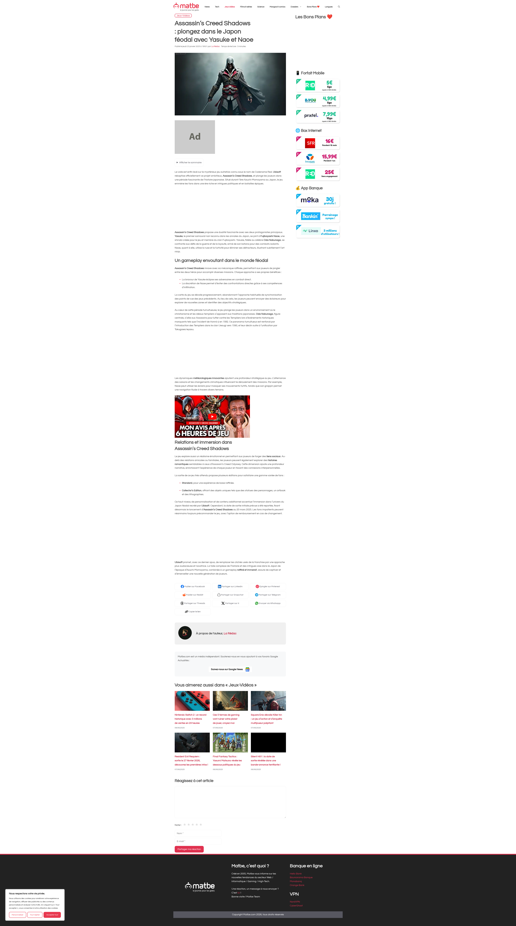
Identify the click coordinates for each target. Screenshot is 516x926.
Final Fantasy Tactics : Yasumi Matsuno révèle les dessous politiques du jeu (227, 760)
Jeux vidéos (230, 7)
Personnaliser (17, 915)
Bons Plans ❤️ (313, 7)
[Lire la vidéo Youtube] (212, 416)
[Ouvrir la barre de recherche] (339, 7)
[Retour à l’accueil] (186, 7)
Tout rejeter (35, 915)
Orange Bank (297, 885)
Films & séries (246, 7)
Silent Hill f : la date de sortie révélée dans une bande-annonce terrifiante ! (265, 760)
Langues (329, 7)
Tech (217, 7)
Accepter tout (52, 915)
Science (260, 7)
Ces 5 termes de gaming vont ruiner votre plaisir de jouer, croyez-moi (226, 719)
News (207, 7)
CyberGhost (296, 905)
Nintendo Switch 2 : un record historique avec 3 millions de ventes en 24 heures (190, 719)
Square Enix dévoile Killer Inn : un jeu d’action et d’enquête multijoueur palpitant (266, 719)
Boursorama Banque (301, 877)
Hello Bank (296, 873)
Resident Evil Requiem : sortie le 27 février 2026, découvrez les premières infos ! (191, 760)
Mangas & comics (277, 7)
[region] (34, 905)
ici (239, 892)
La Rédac (230, 633)
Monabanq (296, 881)
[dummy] (195, 153)
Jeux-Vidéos (183, 15)
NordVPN (295, 902)
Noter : (178, 825)
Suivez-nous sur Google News (227, 669)
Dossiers (294, 7)
